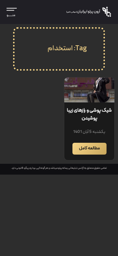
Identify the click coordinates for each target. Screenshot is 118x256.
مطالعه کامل (89, 148)
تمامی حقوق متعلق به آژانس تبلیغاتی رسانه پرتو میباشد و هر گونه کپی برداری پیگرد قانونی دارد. (59, 168)
